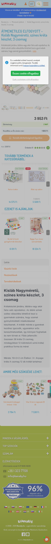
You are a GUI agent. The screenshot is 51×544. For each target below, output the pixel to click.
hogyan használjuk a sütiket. (34, 65)
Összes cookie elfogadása (25, 73)
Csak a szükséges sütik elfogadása (26, 79)
